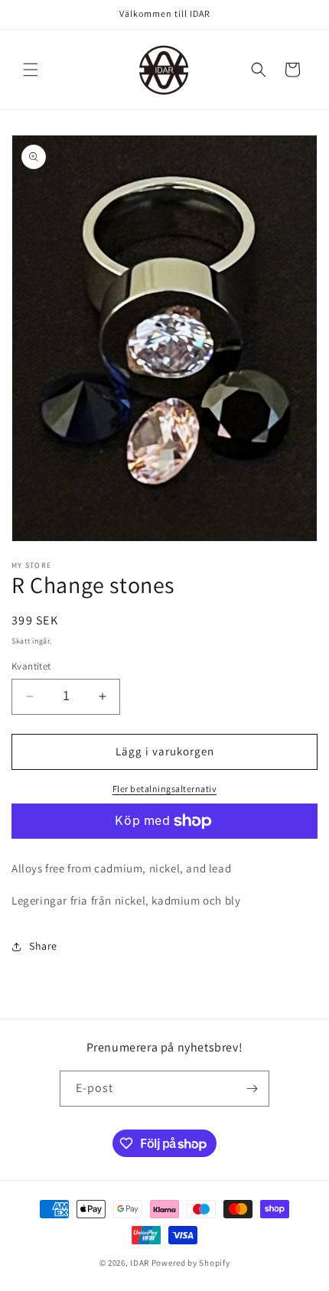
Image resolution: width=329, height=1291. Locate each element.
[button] (30, 69)
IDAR (139, 1262)
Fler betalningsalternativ (164, 788)
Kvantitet (31, 666)
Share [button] (43, 946)
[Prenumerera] (252, 1089)
